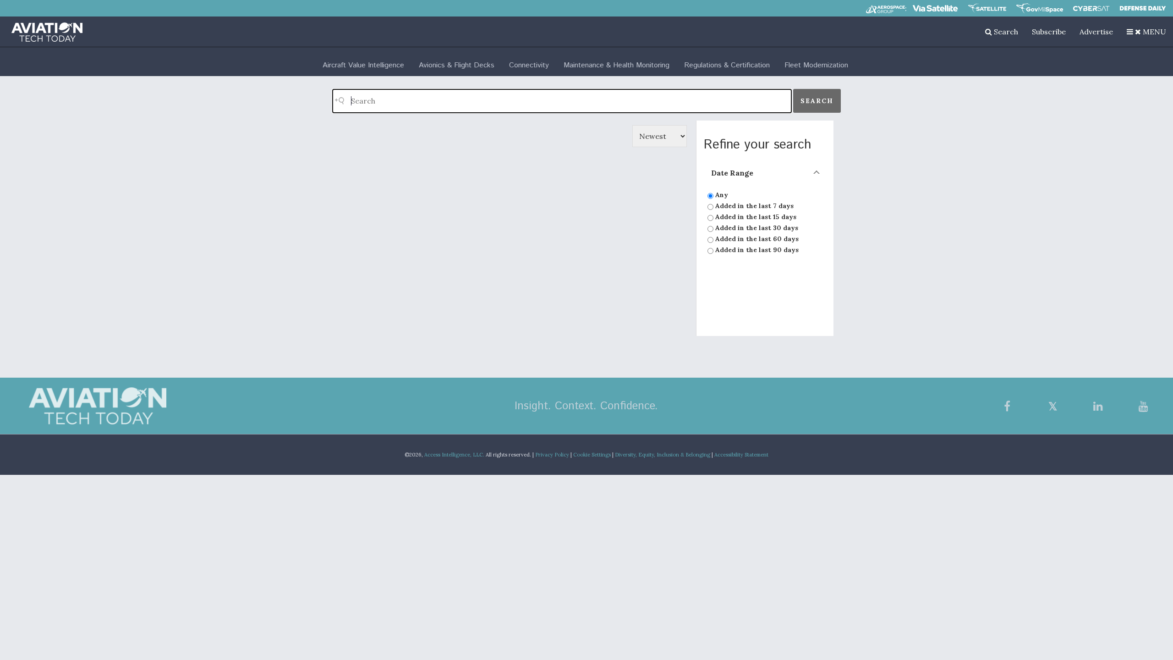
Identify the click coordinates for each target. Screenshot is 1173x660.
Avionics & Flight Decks (456, 65)
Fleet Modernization (816, 65)
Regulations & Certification (727, 65)
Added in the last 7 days (753, 206)
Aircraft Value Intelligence (363, 65)
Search (1005, 31)
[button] (1146, 31)
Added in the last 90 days (756, 250)
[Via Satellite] (935, 8)
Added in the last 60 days (756, 239)
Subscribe (1049, 31)
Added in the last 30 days (755, 228)
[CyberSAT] (1091, 8)
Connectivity (529, 65)
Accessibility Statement (741, 454)
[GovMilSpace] (1039, 8)
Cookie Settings (592, 454)
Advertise (1096, 31)
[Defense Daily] (1143, 8)
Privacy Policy (552, 454)
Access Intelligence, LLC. (454, 454)
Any (720, 195)
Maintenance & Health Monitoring (616, 65)
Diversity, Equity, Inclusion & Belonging (662, 454)
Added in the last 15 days (754, 217)
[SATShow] (987, 8)
